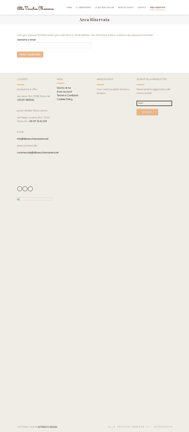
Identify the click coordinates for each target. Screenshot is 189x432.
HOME (69, 7)
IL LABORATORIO (83, 7)
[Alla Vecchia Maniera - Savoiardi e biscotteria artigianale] (35, 7)
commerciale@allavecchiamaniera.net (38, 152)
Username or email (26, 39)
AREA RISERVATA (157, 7)
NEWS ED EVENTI (126, 7)
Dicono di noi (64, 87)
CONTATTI (141, 7)
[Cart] (170, 7)
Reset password (30, 54)
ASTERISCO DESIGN (47, 427)
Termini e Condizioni (67, 95)
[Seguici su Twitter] (25, 188)
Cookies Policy (64, 99)
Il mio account (64, 91)
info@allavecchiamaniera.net (33, 138)
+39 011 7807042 (25, 99)
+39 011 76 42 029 (37, 121)
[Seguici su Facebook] (19, 188)
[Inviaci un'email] (30, 188)
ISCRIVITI (147, 112)
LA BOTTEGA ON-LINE (104, 7)
